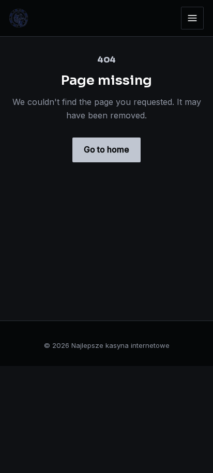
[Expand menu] (192, 18)
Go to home (106, 149)
